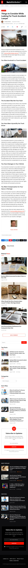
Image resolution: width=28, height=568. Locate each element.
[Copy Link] (22, 27)
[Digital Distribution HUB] (14, 2)
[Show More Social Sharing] (26, 27)
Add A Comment (14, 335)
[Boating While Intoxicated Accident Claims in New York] (14, 265)
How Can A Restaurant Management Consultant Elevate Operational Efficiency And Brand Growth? (18, 410)
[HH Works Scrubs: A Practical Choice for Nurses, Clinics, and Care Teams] (4, 353)
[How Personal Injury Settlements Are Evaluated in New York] (14, 316)
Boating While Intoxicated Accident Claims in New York (18, 360)
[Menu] (2, 2)
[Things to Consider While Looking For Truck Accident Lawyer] (14, 38)
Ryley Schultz (8, 21)
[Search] (26, 2)
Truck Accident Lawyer (6, 235)
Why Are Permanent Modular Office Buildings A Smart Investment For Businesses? (17, 419)
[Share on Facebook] (8, 27)
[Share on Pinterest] (17, 27)
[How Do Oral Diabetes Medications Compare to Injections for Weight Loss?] (4, 468)
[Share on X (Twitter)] (12, 27)
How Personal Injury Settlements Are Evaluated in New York (11, 327)
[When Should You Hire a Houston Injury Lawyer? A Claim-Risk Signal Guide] (14, 290)
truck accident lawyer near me (11, 53)
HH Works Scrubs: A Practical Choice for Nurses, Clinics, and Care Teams (17, 353)
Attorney (4, 10)
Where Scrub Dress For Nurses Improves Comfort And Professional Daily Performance (17, 391)
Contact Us (5, 558)
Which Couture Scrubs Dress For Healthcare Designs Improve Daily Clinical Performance (18, 400)
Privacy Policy (11, 451)
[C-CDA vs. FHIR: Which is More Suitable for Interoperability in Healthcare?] (4, 485)
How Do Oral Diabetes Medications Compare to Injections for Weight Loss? (18, 468)
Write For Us (13, 558)
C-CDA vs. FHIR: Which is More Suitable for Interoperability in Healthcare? (17, 485)
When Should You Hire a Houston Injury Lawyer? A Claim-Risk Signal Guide (11, 302)
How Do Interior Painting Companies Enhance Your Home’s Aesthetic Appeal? (18, 477)
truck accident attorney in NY (17, 211)
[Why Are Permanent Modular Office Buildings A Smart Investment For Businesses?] (4, 419)
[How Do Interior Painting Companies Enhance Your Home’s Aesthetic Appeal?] (4, 477)
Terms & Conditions (14, 560)
